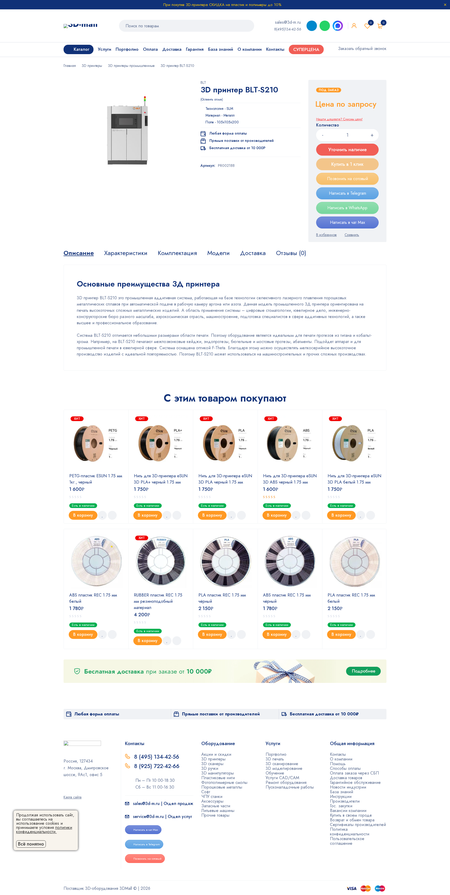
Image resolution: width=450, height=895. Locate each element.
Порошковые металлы (221, 787)
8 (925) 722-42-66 (157, 766)
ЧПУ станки (211, 796)
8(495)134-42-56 (287, 29)
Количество (327, 125)
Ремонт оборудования (286, 782)
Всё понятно (31, 844)
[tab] (79, 253)
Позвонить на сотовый (347, 179)
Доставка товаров (346, 778)
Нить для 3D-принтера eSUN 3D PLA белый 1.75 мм (354, 479)
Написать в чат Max (347, 222)
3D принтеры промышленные (131, 65)
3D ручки (209, 768)
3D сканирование (282, 764)
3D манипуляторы (217, 773)
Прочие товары (215, 815)
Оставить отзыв (212, 99)
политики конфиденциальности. (44, 829)
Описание (79, 253)
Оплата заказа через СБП (354, 773)
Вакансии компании (348, 811)
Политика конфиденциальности (349, 831)
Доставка (253, 253)
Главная (70, 65)
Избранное (371, 23)
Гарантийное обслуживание (355, 782)
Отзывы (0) (291, 253)
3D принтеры (92, 65)
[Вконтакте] (82, 789)
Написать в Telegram (347, 193)
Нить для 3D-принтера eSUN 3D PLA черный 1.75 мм (225, 479)
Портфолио (276, 754)
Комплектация (177, 253)
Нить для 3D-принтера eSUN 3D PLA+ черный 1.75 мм (161, 479)
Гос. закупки (341, 806)
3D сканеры (212, 764)
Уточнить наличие (347, 149)
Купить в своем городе (351, 815)
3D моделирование (284, 768)
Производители (345, 801)
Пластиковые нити (218, 778)
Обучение (275, 773)
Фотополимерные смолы (224, 782)
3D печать (275, 759)
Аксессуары (212, 801)
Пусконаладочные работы (290, 787)
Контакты (338, 754)
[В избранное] (326, 234)
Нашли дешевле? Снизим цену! (339, 119)
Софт (205, 792)
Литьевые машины (217, 811)
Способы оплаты (345, 768)
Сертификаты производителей (358, 825)
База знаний (341, 792)
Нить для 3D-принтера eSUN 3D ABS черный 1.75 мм (290, 479)
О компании (341, 759)
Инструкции (341, 796)
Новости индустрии (348, 787)
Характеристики (125, 253)
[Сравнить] (352, 235)
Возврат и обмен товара (352, 820)
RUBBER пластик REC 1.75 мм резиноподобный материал (158, 601)
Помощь (338, 764)
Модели (218, 253)
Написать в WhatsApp (347, 208)
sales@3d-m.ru (288, 22)
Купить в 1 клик (347, 164)
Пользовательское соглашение (347, 841)
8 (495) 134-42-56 (156, 757)
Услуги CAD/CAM (282, 778)
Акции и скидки (216, 754)
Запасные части (215, 806)
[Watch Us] (65, 789)
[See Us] (74, 789)
